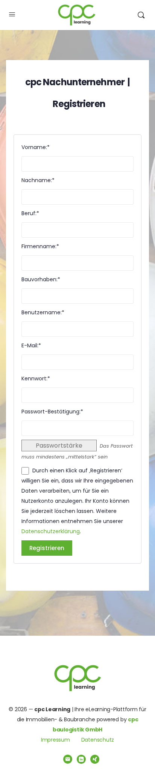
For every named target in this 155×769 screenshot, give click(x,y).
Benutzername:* (42, 312)
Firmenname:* (40, 246)
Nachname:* (38, 180)
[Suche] (141, 15)
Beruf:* (30, 213)
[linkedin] (81, 759)
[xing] (94, 759)
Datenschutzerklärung (50, 531)
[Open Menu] (12, 14)
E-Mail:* (31, 345)
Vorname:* (35, 147)
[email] (67, 759)
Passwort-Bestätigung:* (52, 411)
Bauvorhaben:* (40, 279)
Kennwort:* (35, 378)
